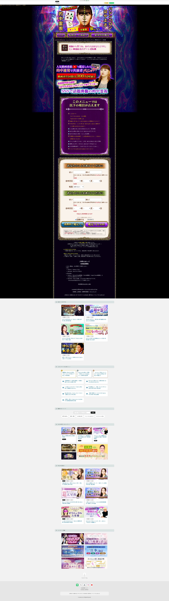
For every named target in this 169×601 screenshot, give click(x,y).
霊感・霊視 (72, 416)
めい (87, 172)
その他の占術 (79, 416)
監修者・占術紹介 (77, 291)
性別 (71, 187)
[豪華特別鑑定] (102, 35)
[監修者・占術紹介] (78, 35)
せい (71, 172)
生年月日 (69, 181)
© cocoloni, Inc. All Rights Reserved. (84, 597)
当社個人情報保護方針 (69, 232)
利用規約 (84, 233)
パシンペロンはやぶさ (70, 39)
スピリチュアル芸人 (100, 416)
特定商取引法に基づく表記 (84, 284)
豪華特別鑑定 (85, 291)
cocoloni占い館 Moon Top (60, 39)
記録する (80, 220)
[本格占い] (57, 2)
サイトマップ (93, 291)
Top (90, 289)
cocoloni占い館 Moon (84, 589)
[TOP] (60, 35)
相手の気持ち (65, 416)
